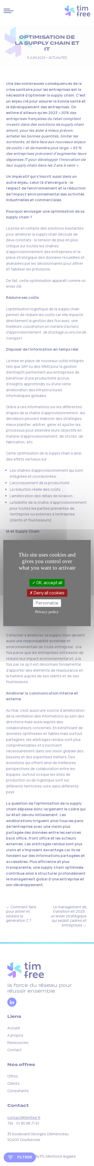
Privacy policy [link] (47, 612)
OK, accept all (49, 582)
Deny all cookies (48, 593)
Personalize (47, 603)
